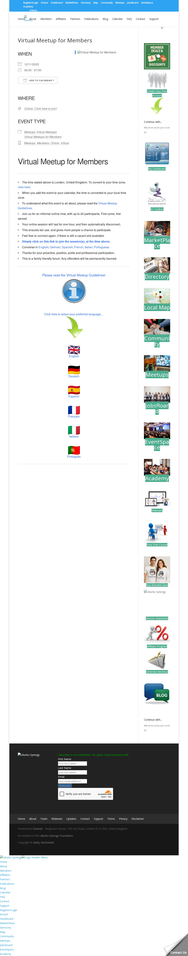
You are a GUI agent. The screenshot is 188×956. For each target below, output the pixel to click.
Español (73, 396)
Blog (105, 19)
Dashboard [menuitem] (6, 918)
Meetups (119, 3)
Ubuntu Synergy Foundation (56, 835)
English (43, 247)
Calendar (117, 19)
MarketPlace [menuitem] (7, 923)
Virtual (65, 143)
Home (21, 19)
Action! (44, 3)
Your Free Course (157, 544)
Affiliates (61, 19)
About (32, 19)
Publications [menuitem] (7, 883)
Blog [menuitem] (3, 888)
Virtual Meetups (46, 132)
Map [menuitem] (2, 932)
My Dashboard (157, 169)
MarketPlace (72, 3)
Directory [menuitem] (5, 927)
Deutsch (73, 376)
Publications (91, 19)
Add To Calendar (40, 80)
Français (73, 416)
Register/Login (30, 3)
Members (46, 19)
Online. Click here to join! (40, 109)
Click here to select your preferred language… (74, 314)
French (78, 247)
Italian (89, 247)
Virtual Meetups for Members (43, 137)
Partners (75, 19)
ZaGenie (38, 828)
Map (95, 3)
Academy (28, 7)
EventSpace (147, 3)
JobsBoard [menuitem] (6, 945)
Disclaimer (137, 818)
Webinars (156, 510)
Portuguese (101, 247)
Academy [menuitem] (5, 954)
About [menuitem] (3, 866)
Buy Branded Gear (157, 585)
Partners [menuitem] (5, 879)
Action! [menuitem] (4, 914)
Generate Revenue (157, 671)
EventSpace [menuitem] (7, 949)
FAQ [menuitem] (2, 897)
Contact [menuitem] (4, 901)
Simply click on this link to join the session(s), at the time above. (66, 241)
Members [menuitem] (5, 870)
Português (74, 456)
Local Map (157, 307)
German (55, 247)
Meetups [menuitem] (5, 940)
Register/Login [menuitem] (8, 910)
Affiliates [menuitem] (5, 875)
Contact (140, 19)
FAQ (129, 19)
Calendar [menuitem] (5, 892)
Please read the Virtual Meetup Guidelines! (74, 275)
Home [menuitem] (3, 862)
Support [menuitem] (4, 905)
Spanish (67, 247)
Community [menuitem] (7, 936)
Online (54, 143)
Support (154, 19)
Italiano (74, 436)
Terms (111, 818)
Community (107, 3)
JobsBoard (132, 3)
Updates (71, 818)
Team (43, 818)
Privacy (123, 818)
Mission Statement (157, 618)
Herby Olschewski (43, 842)
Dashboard (57, 3)
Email (61, 776)
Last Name (64, 768)
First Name (64, 759)
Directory (86, 3)
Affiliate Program (157, 646)
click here (24, 187)
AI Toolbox (157, 209)
